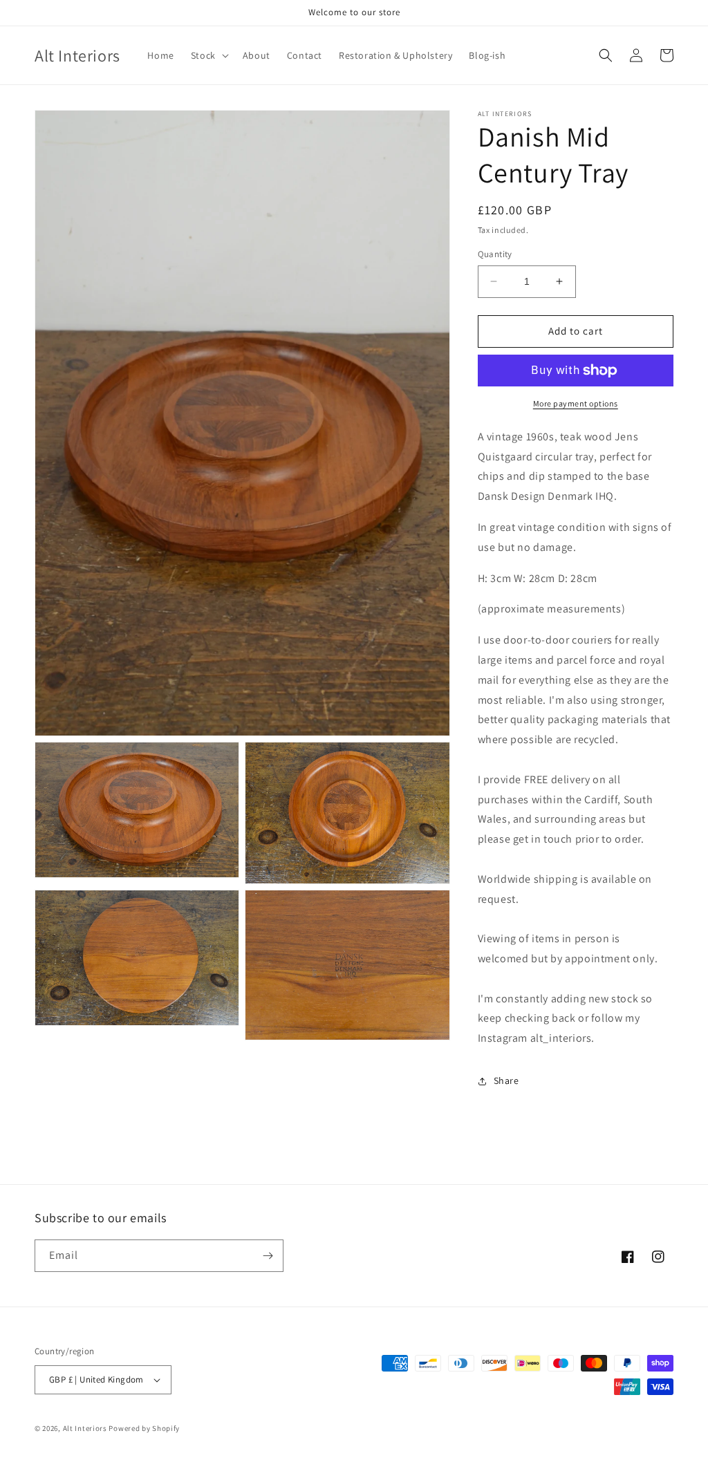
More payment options (575, 403)
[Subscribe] (267, 1255)
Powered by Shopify (144, 1428)
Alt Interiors (85, 1428)
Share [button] (506, 1080)
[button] (208, 55)
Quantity (495, 254)
